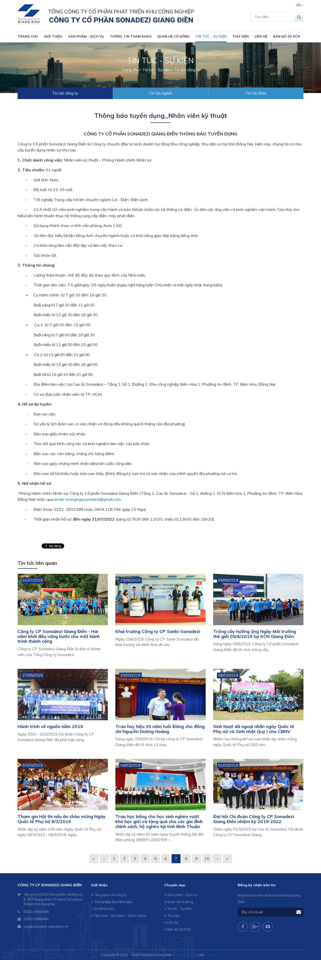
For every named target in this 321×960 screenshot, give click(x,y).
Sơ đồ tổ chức (104, 909)
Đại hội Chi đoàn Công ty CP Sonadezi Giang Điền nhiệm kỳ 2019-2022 (253, 819)
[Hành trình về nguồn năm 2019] (63, 694)
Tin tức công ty (65, 93)
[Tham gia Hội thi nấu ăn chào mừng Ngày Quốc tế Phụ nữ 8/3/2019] (63, 784)
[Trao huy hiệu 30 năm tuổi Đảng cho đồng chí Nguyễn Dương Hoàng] (160, 694)
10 (207, 858)
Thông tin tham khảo (130, 36)
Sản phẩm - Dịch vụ (86, 36)
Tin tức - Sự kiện (211, 36)
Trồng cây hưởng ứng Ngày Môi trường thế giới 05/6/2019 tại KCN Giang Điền (254, 633)
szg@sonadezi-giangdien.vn (46, 926)
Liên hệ (261, 36)
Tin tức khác (256, 93)
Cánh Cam (213, 955)
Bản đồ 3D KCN (286, 36)
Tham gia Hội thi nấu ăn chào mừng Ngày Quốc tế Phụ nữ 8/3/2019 (62, 819)
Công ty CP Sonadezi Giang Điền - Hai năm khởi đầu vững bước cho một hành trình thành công (59, 636)
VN (298, 5)
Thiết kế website (186, 955)
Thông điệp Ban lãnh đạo (113, 902)
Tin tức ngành (160, 93)
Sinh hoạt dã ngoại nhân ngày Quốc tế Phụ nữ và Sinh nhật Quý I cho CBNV (253, 729)
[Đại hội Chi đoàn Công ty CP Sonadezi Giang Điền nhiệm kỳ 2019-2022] (258, 784)
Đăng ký (298, 912)
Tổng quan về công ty (110, 895)
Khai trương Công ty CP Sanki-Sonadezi (157, 631)
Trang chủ (28, 36)
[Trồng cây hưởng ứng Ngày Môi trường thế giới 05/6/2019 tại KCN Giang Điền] (258, 599)
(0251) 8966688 (36, 912)
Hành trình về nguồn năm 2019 (50, 726)
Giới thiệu (53, 36)
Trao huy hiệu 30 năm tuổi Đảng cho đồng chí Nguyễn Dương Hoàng (160, 729)
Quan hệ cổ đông (173, 36)
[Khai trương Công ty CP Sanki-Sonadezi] (160, 599)
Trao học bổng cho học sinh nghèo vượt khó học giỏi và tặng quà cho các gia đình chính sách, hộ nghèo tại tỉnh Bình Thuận (159, 821)
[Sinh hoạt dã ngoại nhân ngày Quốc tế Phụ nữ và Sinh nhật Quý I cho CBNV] (258, 694)
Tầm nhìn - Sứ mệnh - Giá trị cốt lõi (120, 916)
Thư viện (240, 36)
